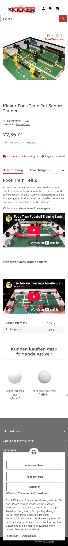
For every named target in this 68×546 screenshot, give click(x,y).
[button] (43, 8)
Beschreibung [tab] (13, 170)
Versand (31, 142)
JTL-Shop (50, 541)
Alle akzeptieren (34, 465)
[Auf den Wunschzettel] (58, 35)
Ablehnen (34, 486)
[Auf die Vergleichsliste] (49, 35)
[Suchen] (63, 18)
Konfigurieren (35, 476)
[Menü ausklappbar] (3, 6)
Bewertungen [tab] (39, 170)
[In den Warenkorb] (5, 26)
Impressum (12, 535)
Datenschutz (29, 535)
